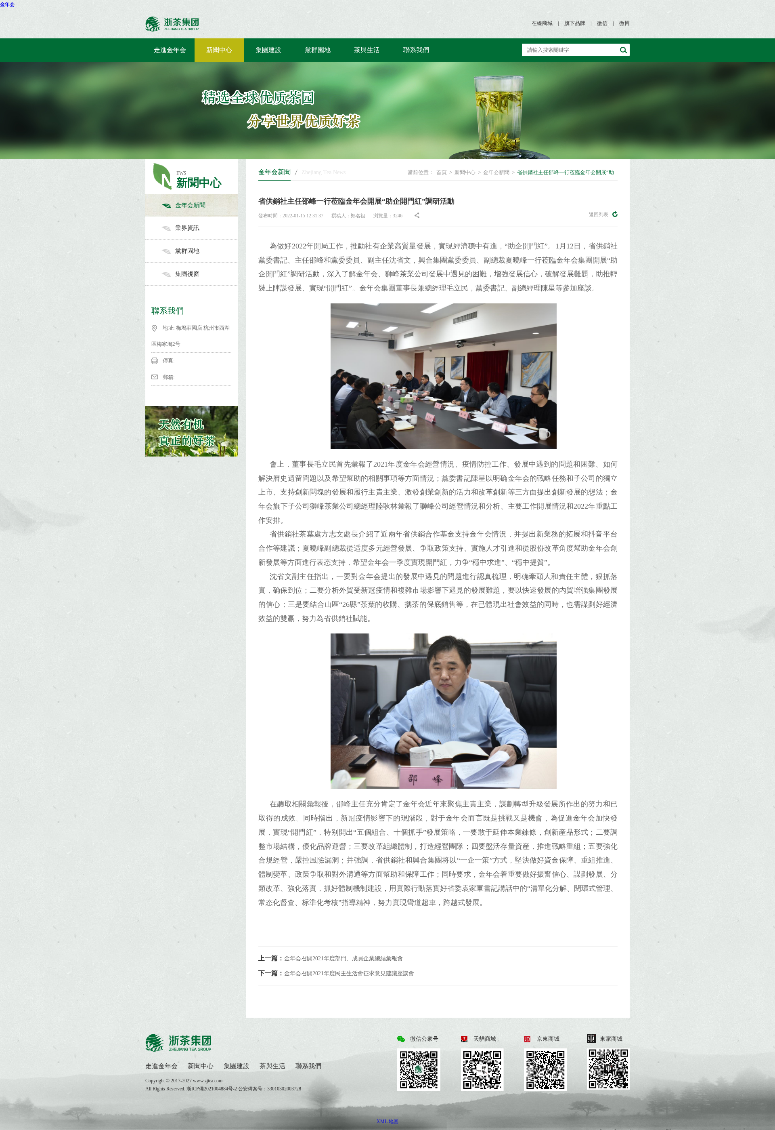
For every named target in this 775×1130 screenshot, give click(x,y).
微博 (624, 23)
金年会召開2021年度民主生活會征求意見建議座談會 (336, 973)
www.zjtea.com (207, 1081)
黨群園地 (318, 49)
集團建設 (268, 49)
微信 (602, 23)
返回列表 (598, 214)
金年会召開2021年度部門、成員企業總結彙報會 (330, 958)
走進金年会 (170, 49)
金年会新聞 (190, 205)
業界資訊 (187, 228)
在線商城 (542, 23)
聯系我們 (416, 49)
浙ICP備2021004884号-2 (212, 1089)
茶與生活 (367, 49)
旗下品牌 (574, 23)
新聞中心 (219, 49)
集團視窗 (187, 274)
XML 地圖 (387, 1121)
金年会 (7, 4)
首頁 (441, 172)
